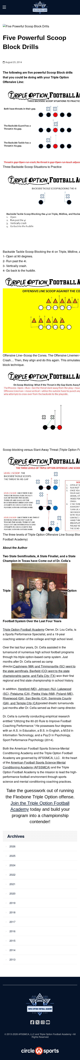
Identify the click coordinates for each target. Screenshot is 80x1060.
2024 (12, 865)
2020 (12, 893)
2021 (12, 884)
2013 (12, 959)
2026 (12, 846)
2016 (12, 931)
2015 (12, 940)
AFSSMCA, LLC (26, 1034)
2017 (12, 922)
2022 (12, 874)
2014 (12, 950)
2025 (12, 856)
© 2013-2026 (11, 1034)
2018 (12, 912)
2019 (12, 903)
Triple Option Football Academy (55, 1034)
